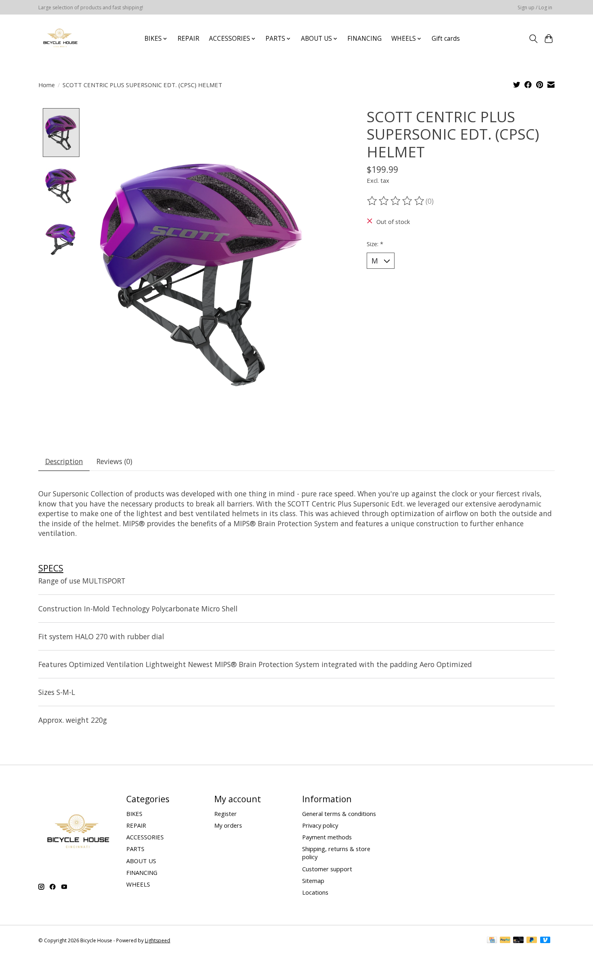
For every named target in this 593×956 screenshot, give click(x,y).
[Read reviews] (396, 201)
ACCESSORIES (145, 837)
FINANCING (364, 38)
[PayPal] (505, 941)
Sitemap (313, 881)
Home (46, 85)
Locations (315, 892)
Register (225, 814)
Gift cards (446, 38)
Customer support (327, 869)
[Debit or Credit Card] (518, 941)
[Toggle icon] (533, 38)
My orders (228, 825)
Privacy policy (320, 825)
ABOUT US (141, 861)
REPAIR (188, 38)
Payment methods (327, 837)
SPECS (50, 568)
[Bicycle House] (59, 38)
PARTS (135, 849)
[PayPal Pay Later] (531, 941)
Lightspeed (157, 940)
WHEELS (138, 884)
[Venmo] (545, 941)
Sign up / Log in (535, 7)
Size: (375, 244)
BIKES (134, 814)
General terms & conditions (339, 814)
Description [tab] (64, 461)
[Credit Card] (492, 941)
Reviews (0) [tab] (114, 461)
